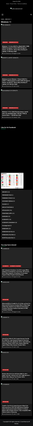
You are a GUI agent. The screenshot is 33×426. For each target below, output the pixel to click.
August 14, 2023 (16, 53)
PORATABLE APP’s (7, 213)
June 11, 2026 (16, 414)
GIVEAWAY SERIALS (7, 201)
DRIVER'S (4, 192)
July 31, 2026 (16, 347)
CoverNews (23, 421)
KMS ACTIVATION (7, 207)
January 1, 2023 (16, 117)
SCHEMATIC (5, 219)
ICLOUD (4, 204)
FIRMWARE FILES (7, 195)
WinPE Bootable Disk (7, 237)
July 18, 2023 (16, 86)
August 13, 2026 (16, 311)
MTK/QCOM (5, 210)
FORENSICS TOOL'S (7, 198)
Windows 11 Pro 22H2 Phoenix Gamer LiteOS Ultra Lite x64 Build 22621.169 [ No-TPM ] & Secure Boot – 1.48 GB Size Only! (15, 113)
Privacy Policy (13, 3)
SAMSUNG (5, 216)
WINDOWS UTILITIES (8, 234)
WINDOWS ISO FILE (13, 42)
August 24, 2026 (16, 276)
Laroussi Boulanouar (7, 53)
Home (7, 3)
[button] (2, 14)
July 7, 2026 (15, 379)
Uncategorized (6, 225)
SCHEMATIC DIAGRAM (8, 222)
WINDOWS (5, 42)
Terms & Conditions (22, 3)
